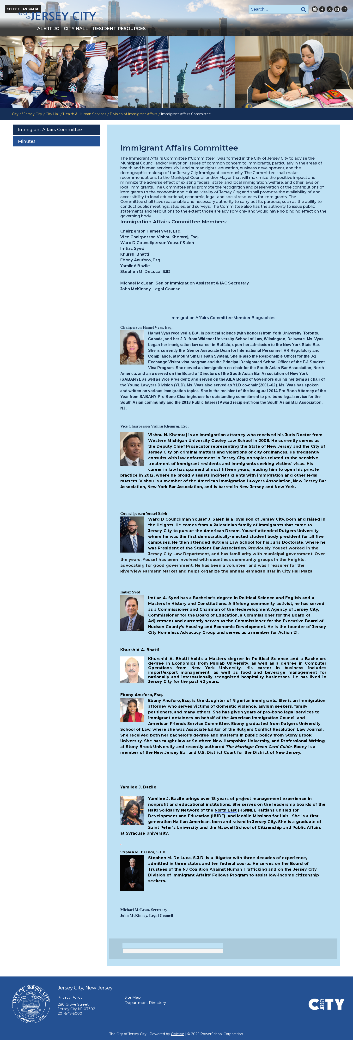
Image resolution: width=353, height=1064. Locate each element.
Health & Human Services (84, 114)
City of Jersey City (27, 114)
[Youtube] (337, 9)
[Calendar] (315, 9)
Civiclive (177, 1034)
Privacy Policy (70, 997)
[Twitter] (330, 9)
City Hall (52, 114)
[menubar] (176, 29)
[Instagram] (344, 9)
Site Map (133, 997)
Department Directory (145, 1002)
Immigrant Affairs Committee (50, 129)
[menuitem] (48, 29)
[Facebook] (322, 9)
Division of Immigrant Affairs (133, 114)
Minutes (27, 141)
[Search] (303, 9)
